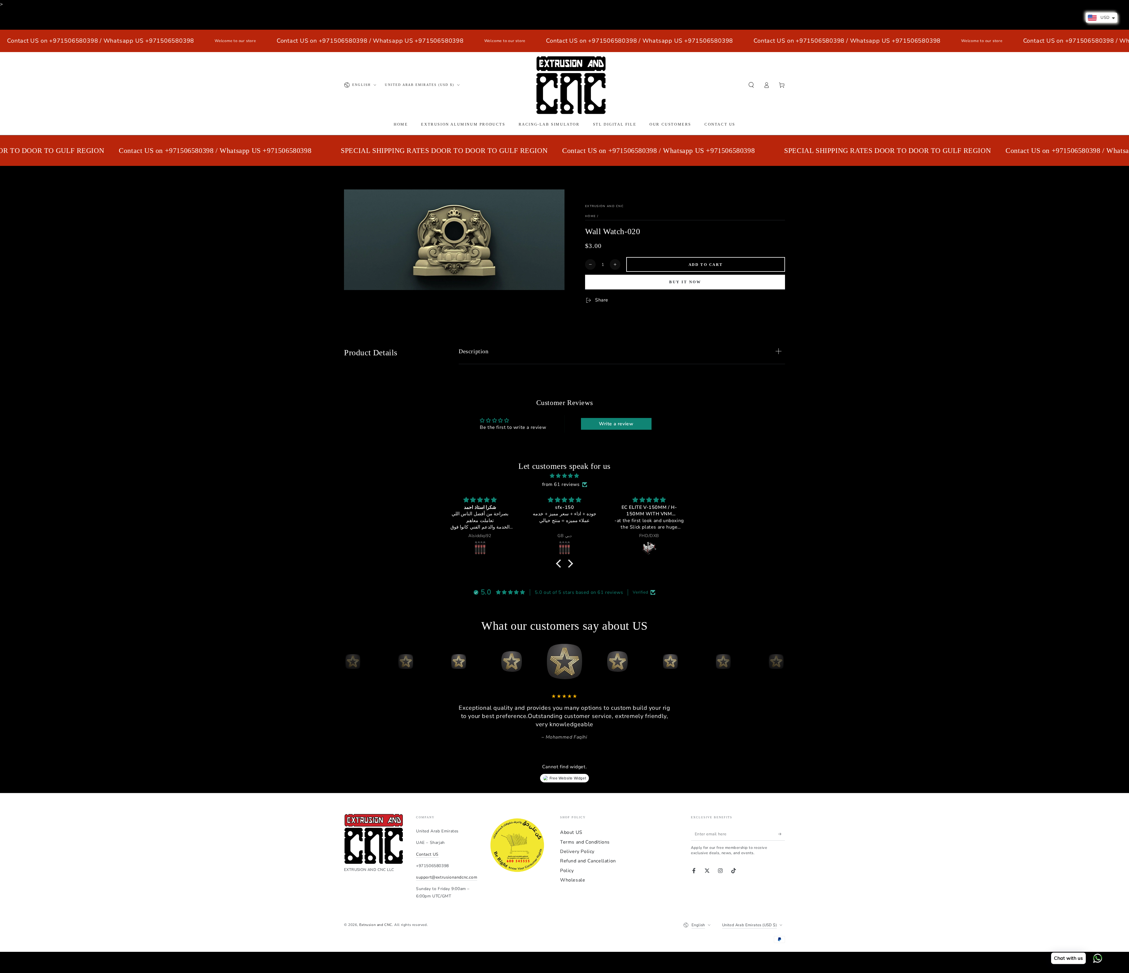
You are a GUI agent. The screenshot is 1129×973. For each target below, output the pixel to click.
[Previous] (350, 661)
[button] (751, 85)
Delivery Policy (577, 851)
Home (590, 216)
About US (571, 832)
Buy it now (685, 282)
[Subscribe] (781, 833)
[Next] (779, 661)
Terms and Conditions (585, 842)
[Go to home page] (571, 85)
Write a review (616, 424)
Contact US (427, 854)
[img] (564, 475)
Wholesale (572, 880)
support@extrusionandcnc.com (446, 877)
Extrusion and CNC (604, 206)
